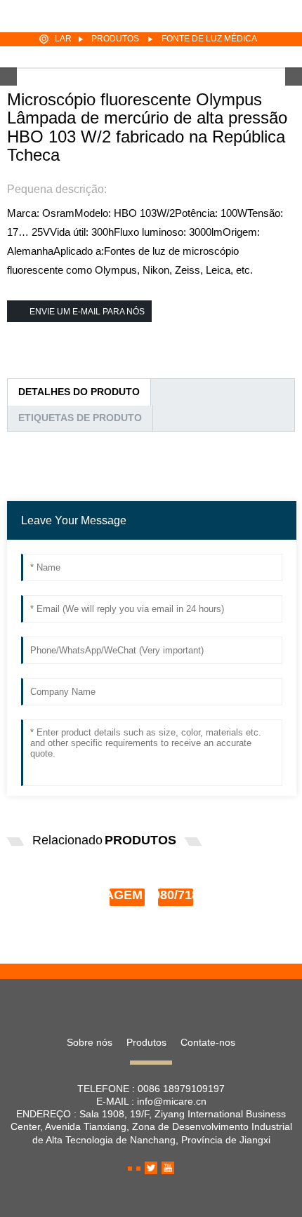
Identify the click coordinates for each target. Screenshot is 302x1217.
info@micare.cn (171, 1101)
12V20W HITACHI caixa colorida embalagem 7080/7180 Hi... (167, 888)
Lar (63, 39)
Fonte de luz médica (209, 39)
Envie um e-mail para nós (87, 312)
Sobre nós (89, 1042)
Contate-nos (207, 1042)
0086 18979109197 (181, 1088)
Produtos (115, 39)
